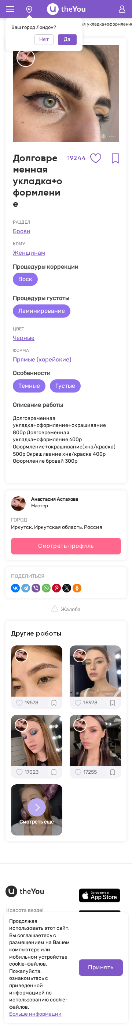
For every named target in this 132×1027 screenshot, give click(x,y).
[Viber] (36, 588)
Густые (65, 385)
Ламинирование (41, 310)
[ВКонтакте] (15, 588)
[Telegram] (25, 588)
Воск (25, 279)
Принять (100, 967)
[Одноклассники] (77, 588)
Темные (29, 385)
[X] (66, 588)
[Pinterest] (56, 588)
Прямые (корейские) (42, 359)
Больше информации (35, 1014)
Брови (21, 231)
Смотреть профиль (66, 545)
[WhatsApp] (46, 588)
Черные (23, 337)
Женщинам (29, 252)
